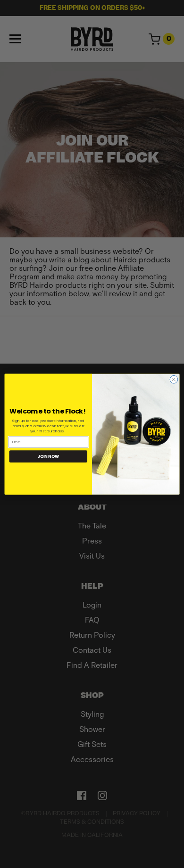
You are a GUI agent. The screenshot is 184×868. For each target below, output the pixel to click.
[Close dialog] (174, 379)
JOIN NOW (48, 456)
